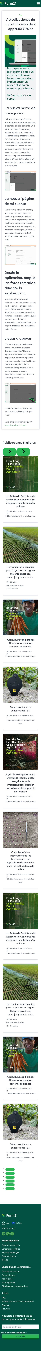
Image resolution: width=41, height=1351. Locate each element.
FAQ (4, 1298)
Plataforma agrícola (11, 1245)
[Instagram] (12, 1233)
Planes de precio (9, 1256)
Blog (20, 15)
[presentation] (20, 474)
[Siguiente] (23, 452)
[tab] (10, 1169)
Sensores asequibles (11, 1249)
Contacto (6, 1305)
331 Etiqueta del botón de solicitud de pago (20, 880)
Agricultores (7, 1279)
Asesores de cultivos (11, 1271)
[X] (8, 1233)
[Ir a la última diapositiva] (9, 452)
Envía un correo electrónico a (14, 1332)
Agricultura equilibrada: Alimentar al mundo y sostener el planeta (20, 643)
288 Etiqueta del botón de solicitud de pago (20, 722)
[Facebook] (3, 1233)
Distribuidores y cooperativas (15, 1286)
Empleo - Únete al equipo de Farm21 (18, 1301)
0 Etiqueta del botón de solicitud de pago (20, 516)
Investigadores (8, 1282)
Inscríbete (20, 1336)
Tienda (5, 1260)
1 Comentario (13, 589)
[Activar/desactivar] (38, 3)
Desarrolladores (9, 1275)
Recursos (6, 1309)
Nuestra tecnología (10, 1252)
